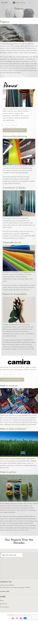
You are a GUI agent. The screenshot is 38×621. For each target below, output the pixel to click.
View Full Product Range (15, 130)
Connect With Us (12, 125)
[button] (2, 33)
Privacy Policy (4, 607)
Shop (1, 600)
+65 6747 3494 (4, 591)
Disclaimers (3, 604)
